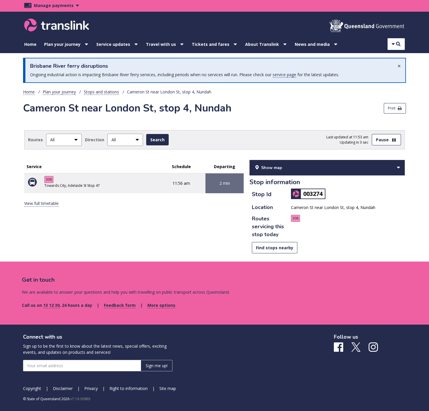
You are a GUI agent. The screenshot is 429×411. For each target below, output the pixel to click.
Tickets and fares (210, 44)
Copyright (32, 388)
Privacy (91, 388)
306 (49, 179)
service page (284, 74)
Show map (271, 167)
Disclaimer (63, 388)
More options (161, 305)
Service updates (113, 44)
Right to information (128, 388)
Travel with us (161, 44)
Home (30, 44)
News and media (312, 44)
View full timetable (41, 203)
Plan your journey (62, 44)
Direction (94, 139)
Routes (35, 139)
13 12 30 (51, 305)
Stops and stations (101, 92)
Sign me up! (157, 365)
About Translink (262, 44)
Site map (167, 388)
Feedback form (120, 305)
